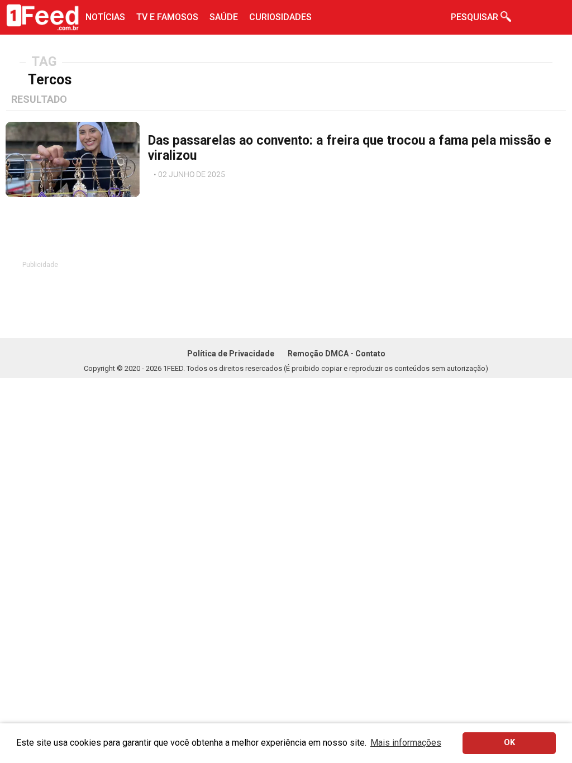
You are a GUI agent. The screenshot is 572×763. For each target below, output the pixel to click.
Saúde (223, 17)
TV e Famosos (167, 17)
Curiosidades (280, 17)
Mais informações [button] (405, 742)
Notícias (105, 17)
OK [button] (509, 742)
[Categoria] (148, 171)
